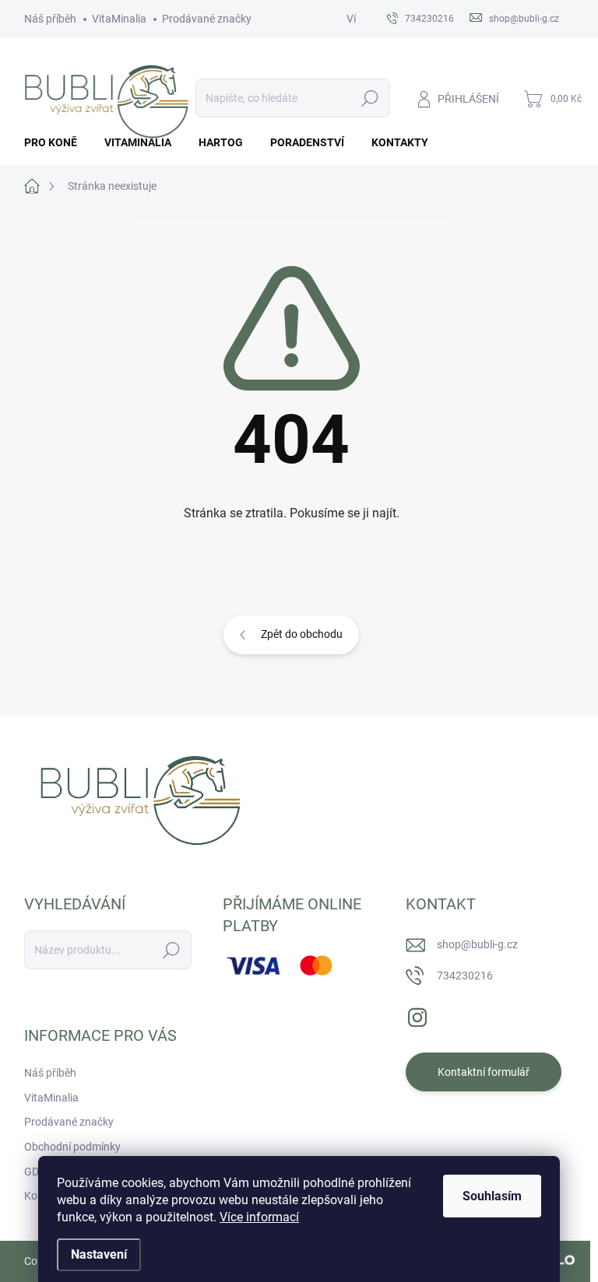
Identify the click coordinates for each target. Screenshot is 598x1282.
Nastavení (99, 1254)
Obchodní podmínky (72, 1146)
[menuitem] (56, 142)
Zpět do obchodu (302, 634)
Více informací (259, 1217)
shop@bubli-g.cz (477, 944)
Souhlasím (492, 1196)
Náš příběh (50, 18)
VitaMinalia (119, 18)
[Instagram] (417, 1014)
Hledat (369, 98)
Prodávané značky (207, 18)
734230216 (465, 975)
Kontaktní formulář (483, 1072)
